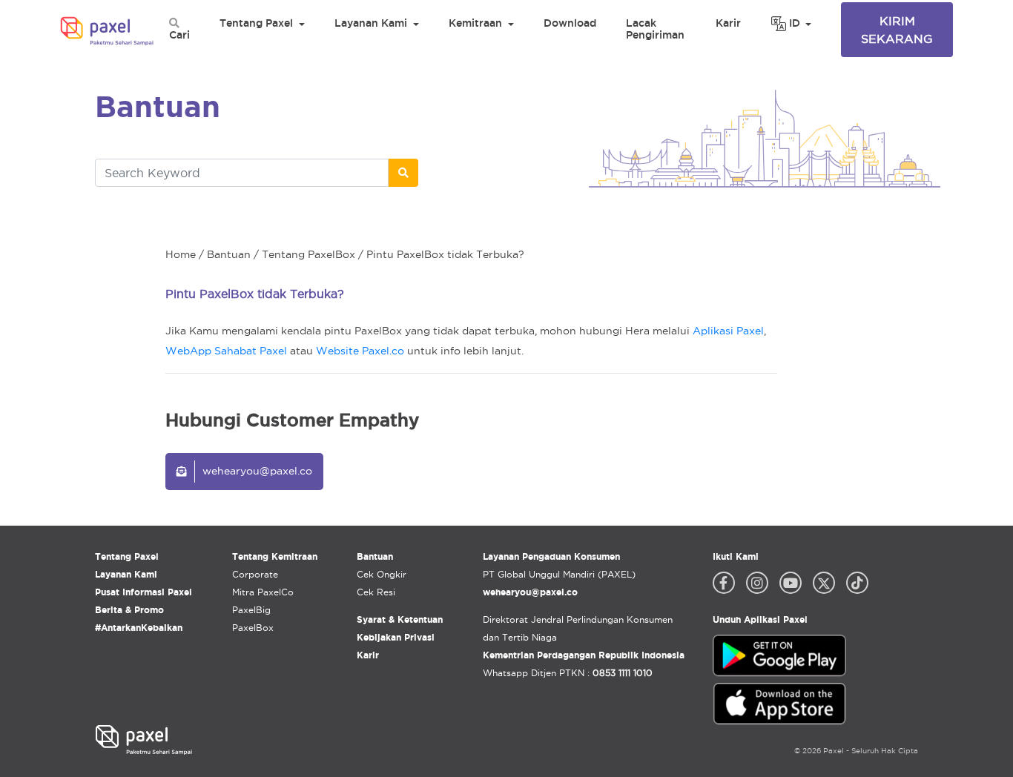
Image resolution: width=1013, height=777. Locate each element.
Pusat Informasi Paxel (143, 592)
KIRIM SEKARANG (897, 29)
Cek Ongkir (381, 574)
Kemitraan (475, 23)
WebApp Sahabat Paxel (226, 351)
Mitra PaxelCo (263, 592)
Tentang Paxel (256, 23)
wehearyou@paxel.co (257, 471)
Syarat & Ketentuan (400, 619)
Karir (728, 23)
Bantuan (229, 254)
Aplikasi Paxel (728, 331)
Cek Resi (376, 592)
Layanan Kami (370, 23)
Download (570, 23)
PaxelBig (251, 610)
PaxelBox (253, 627)
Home (180, 254)
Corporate (255, 574)
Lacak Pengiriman (655, 29)
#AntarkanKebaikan (138, 627)
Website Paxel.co (360, 351)
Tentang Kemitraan (274, 556)
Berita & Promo (129, 610)
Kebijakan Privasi (396, 637)
